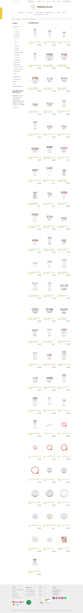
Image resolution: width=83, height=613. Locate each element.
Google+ (62, 598)
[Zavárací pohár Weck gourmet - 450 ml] (50, 102)
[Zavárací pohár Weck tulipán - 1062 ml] (64, 332)
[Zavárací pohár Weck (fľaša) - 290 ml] (64, 33)
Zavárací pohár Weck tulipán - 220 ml (49, 365)
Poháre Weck (17, 57)
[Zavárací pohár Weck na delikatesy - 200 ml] (64, 263)
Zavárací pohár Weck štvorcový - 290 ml (62, 319)
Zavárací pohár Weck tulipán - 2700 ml (64, 365)
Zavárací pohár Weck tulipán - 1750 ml (35, 365)
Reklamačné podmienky (30, 595)
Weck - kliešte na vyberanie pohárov (35, 572)
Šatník (63, 12)
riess (24, 101)
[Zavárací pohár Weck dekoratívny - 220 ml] (64, 56)
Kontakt (13, 591)
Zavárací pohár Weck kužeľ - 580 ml (35, 181)
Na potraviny (30, 12)
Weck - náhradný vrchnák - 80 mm (35, 503)
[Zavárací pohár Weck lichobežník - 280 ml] (35, 194)
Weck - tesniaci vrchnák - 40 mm (35, 526)
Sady (16, 41)
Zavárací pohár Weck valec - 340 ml (64, 411)
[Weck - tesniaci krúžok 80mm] (50, 447)
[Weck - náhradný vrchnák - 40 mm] (50, 470)
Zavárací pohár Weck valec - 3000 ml (49, 411)
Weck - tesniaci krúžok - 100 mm (64, 457)
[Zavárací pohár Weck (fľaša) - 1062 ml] (35, 33)
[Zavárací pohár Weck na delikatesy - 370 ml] (35, 286)
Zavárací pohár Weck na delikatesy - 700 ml (48, 296)
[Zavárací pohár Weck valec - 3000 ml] (50, 401)
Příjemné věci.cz (42, 1)
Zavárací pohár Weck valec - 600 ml (35, 434)
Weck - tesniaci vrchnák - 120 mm (48, 549)
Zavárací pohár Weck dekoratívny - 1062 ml (48, 66)
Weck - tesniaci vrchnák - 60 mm (49, 526)
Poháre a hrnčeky (17, 71)
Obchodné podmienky (30, 589)
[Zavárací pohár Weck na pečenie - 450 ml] (50, 309)
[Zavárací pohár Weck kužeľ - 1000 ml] (64, 102)
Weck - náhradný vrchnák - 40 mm (49, 480)
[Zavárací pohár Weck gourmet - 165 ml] (50, 79)
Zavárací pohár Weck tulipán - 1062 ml (64, 342)
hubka (21, 95)
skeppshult (15, 103)
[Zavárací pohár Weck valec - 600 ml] (35, 424)
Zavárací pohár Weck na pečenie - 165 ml (63, 296)
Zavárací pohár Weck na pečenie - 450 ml (48, 319)
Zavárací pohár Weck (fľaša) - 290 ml (64, 43)
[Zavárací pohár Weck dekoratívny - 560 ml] (35, 79)
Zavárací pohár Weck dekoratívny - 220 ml (62, 66)
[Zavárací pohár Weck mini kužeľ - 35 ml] (50, 217)
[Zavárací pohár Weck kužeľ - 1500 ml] (35, 125)
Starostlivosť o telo (49, 12)
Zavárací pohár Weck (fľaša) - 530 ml (35, 66)
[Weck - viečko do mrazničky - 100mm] (35, 539)
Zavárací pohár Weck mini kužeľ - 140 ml (63, 204)
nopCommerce (18, 610)
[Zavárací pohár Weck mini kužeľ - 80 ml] (35, 240)
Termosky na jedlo (17, 60)
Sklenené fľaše (16, 34)
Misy (16, 43)
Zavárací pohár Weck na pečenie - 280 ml (34, 319)
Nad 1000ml (17, 54)
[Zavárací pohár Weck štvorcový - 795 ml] (50, 332)
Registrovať (48, 1)
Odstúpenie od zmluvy (16, 597)
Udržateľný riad (38, 12)
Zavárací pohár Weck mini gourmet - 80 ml (49, 204)
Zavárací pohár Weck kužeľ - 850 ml (49, 181)
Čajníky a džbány (17, 62)
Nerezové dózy (16, 36)
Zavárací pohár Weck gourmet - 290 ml (62, 89)
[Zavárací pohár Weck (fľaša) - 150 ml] (50, 33)
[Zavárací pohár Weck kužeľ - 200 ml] (64, 125)
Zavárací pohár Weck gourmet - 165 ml (48, 89)
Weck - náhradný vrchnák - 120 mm (64, 503)
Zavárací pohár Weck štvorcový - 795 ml (48, 342)
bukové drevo (16, 95)
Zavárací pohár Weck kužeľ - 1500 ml (35, 135)
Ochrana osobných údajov (31, 591)
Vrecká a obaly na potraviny (19, 66)
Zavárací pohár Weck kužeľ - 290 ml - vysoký (49, 158)
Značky (40, 595)
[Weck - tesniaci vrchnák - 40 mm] (35, 516)
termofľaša (21, 103)
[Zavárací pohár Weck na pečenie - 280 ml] (35, 309)
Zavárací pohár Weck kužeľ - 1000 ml (64, 112)
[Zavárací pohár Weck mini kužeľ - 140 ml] (64, 194)
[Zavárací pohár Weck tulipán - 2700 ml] (64, 355)
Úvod (14, 19)
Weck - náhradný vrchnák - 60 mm (64, 480)
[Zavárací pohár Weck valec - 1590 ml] (35, 401)
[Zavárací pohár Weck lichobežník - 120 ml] (64, 171)
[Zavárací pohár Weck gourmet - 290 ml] (64, 79)
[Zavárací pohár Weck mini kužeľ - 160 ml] (35, 217)
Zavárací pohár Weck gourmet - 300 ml (33, 112)
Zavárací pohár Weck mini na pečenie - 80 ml (63, 250)
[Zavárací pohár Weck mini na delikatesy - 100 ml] (50, 240)
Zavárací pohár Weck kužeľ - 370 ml (64, 158)
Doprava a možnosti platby (17, 589)
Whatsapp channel (65, 598)
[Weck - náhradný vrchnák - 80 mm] (35, 493)
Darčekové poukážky (39, 14)
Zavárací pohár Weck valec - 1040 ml (64, 388)
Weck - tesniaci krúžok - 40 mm (64, 434)
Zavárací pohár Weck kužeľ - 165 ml (49, 135)
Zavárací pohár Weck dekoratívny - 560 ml (33, 89)
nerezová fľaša (16, 99)
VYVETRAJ (21, 104)
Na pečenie (17, 48)
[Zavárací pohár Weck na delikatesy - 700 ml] (50, 286)
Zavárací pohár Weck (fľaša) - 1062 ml (35, 43)
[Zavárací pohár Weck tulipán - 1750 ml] (35, 355)
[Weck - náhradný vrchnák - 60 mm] (64, 470)
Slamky (15, 73)
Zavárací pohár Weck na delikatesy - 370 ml (34, 296)
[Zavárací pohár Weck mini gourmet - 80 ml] (50, 194)
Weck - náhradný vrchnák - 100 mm (49, 503)
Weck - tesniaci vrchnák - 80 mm (64, 526)
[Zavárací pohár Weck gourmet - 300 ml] (35, 102)
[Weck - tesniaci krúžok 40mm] (64, 424)
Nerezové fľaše (16, 31)
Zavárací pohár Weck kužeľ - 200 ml (64, 135)
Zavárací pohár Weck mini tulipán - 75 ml (34, 273)
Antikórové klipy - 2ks (48, 433)
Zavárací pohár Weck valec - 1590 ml (35, 411)
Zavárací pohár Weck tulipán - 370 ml (35, 388)
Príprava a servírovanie (18, 69)
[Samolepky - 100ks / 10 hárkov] (64, 539)
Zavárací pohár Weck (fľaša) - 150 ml (49, 43)
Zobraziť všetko (16, 107)
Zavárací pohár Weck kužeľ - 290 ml (35, 158)
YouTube (56, 598)
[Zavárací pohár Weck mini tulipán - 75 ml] (35, 263)
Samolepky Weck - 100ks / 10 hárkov (63, 549)
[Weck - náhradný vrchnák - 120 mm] (64, 493)
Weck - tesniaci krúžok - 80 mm (49, 457)
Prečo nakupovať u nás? (30, 593)
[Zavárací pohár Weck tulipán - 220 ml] (50, 355)
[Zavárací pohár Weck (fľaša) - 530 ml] (35, 56)
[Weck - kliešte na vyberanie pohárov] (35, 562)
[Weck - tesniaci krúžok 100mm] (64, 447)
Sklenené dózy (25, 19)
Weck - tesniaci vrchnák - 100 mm (34, 549)
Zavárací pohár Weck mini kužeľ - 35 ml (49, 227)
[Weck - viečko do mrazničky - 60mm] (50, 516)
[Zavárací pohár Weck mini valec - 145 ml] (50, 263)
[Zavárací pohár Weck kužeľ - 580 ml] (35, 171)
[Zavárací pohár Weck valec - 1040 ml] (64, 378)
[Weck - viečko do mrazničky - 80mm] (64, 516)
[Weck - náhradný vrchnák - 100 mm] (50, 493)
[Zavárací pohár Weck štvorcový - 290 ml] (64, 309)
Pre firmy (41, 591)
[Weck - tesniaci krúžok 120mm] (35, 470)
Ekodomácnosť (21, 12)
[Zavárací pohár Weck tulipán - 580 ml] (50, 378)
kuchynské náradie (17, 97)
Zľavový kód (14, 595)
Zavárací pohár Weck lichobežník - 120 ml (62, 181)
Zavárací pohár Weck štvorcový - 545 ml (33, 342)
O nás (40, 589)
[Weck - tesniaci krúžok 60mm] (35, 447)
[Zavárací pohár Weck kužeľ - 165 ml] (50, 125)
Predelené (17, 45)
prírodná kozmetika (17, 101)
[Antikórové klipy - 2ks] (50, 424)
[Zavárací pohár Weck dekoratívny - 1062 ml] (50, 56)
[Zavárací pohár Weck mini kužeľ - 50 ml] (64, 217)
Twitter (59, 598)
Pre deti (58, 12)
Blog (47, 14)
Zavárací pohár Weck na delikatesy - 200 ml (63, 273)
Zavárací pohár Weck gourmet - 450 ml (48, 112)
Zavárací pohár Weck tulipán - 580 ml (49, 388)
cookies (32, 610)
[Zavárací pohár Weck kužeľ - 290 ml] (35, 148)
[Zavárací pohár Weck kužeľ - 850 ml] (50, 171)
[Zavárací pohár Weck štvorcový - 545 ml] (35, 332)
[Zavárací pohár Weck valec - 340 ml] (64, 401)
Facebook (53, 598)
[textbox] (20, 1)
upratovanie (15, 104)
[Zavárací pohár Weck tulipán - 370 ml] (35, 378)
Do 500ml (17, 50)
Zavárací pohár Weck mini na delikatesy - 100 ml (49, 250)
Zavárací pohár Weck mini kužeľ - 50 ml (63, 227)
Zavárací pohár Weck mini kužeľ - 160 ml (34, 227)
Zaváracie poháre (17, 64)
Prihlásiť (53, 1)
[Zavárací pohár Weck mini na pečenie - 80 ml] (64, 240)
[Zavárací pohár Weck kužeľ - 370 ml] (64, 148)
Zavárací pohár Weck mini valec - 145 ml (49, 273)
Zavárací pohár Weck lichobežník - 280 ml (33, 204)
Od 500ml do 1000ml (19, 52)
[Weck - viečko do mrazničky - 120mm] (50, 539)
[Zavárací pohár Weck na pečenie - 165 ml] (64, 286)
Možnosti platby (15, 593)
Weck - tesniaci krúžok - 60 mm (35, 457)
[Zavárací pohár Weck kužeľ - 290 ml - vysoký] (50, 148)
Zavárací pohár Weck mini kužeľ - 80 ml (34, 250)
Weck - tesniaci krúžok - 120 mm (35, 480)
